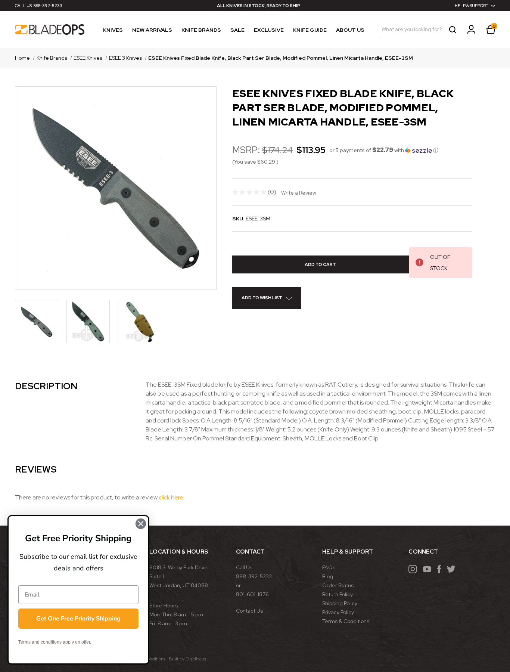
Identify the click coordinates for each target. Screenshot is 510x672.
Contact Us (249, 610)
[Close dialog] (140, 523)
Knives (113, 30)
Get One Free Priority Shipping (78, 618)
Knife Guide (310, 30)
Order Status (338, 585)
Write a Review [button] (298, 192)
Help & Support (471, 5)
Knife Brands (201, 30)
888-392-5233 (48, 5)
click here (171, 497)
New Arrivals (152, 30)
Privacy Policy (338, 612)
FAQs (328, 567)
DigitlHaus (196, 659)
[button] (383, 150)
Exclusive (269, 30)
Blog (327, 576)
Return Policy (337, 594)
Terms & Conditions (345, 621)
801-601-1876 (252, 594)
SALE (237, 30)
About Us (350, 30)
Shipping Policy (339, 603)
